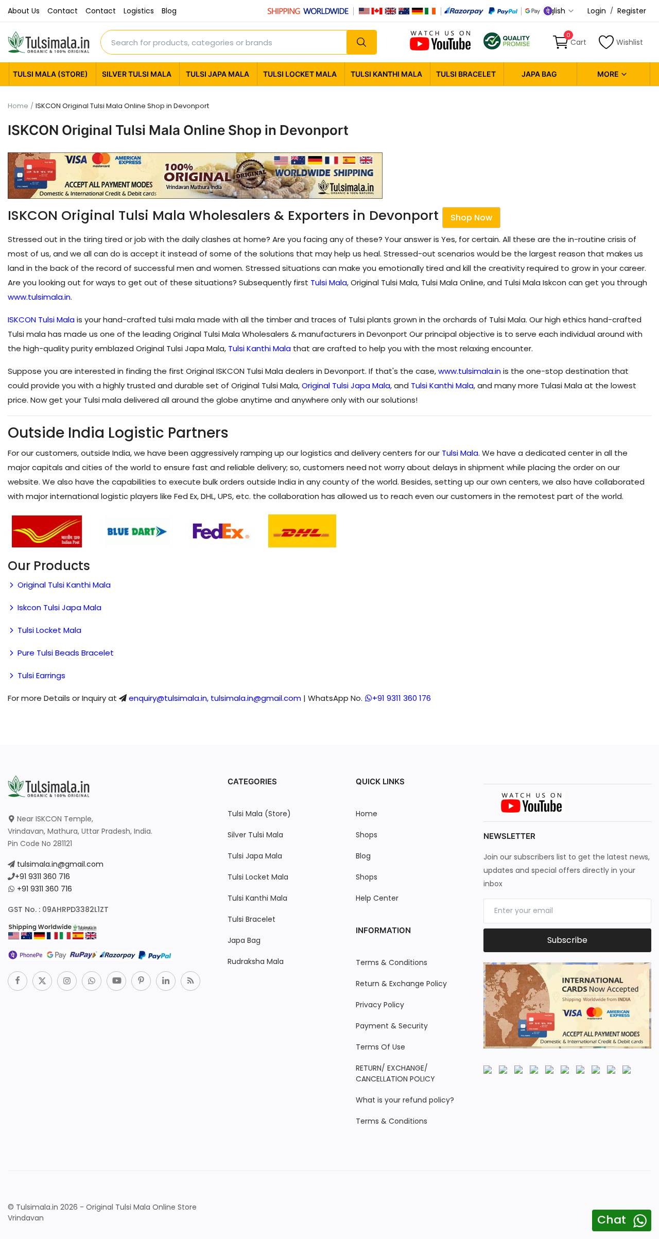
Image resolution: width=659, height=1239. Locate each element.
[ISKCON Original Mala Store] (506, 40)
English (554, 11)
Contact (62, 11)
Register (631, 11)
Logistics (139, 11)
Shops (366, 835)
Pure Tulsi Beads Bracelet (64, 652)
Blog (169, 11)
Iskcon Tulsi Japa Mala (58, 607)
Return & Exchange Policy (401, 983)
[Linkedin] (166, 981)
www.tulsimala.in (39, 296)
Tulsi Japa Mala (217, 74)
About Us (24, 11)
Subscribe (567, 940)
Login (596, 11)
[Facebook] (17, 981)
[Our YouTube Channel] (441, 40)
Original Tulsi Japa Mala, (347, 385)
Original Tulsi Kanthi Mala (63, 584)
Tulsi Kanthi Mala (386, 74)
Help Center (377, 898)
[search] (361, 42)
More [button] (608, 74)
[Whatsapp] (91, 981)
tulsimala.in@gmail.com (60, 864)
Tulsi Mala (328, 282)
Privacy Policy (380, 1005)
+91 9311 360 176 (401, 698)
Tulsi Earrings (40, 675)
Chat (611, 1220)
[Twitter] (42, 981)
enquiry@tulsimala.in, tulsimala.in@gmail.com (215, 698)
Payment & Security (392, 1026)
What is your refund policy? (405, 1100)
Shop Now (471, 217)
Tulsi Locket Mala (300, 74)
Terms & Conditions (391, 962)
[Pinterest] (141, 981)
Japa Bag (539, 74)
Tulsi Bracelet (466, 74)
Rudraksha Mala (256, 961)
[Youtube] (116, 981)
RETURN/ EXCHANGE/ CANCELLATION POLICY (395, 1073)
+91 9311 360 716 (42, 876)
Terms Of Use (380, 1047)
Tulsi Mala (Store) (50, 74)
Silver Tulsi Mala (136, 74)
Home (18, 106)
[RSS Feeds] (190, 981)
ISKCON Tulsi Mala (41, 319)
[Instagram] (67, 981)
